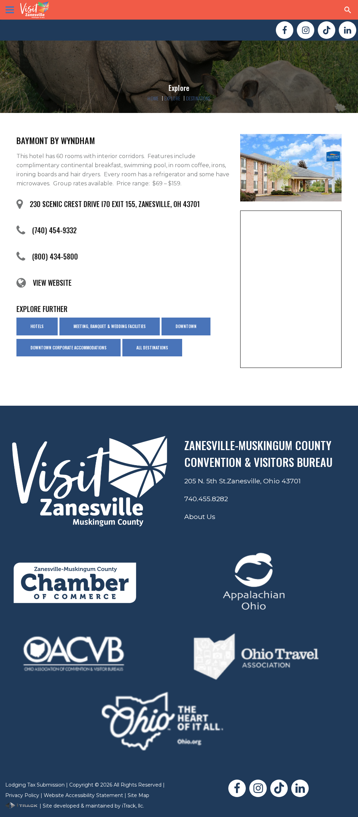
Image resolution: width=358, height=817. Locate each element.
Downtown (186, 326)
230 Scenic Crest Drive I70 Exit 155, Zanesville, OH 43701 (115, 204)
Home (153, 98)
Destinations (198, 98)
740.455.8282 (206, 499)
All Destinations (152, 347)
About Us (199, 516)
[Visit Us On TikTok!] (326, 30)
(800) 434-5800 (55, 256)
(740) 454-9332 (54, 230)
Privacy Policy (22, 795)
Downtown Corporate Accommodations (68, 347)
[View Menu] (9, 9)
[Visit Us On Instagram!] (305, 30)
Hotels (37, 326)
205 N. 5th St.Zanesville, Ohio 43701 (242, 481)
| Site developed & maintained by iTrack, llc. (91, 806)
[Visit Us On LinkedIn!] (347, 30)
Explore (172, 98)
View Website (52, 282)
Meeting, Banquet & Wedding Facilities (109, 326)
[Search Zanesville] (347, 9)
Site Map (138, 795)
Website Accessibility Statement (83, 795)
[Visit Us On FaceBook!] (284, 30)
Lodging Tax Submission (35, 785)
